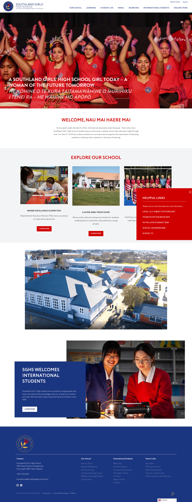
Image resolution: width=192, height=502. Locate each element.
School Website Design (60, 493)
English (164, 500)
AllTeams (73, 493)
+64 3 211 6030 (23, 474)
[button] (96, 289)
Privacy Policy (47, 493)
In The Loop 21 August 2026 (156, 222)
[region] (96, 60)
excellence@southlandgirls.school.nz (32, 479)
